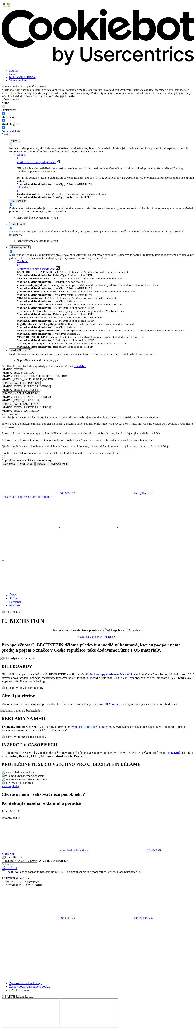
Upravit (41, 463)
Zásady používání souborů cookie (29, 986)
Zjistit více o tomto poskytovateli (36, 162)
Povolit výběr (26, 463)
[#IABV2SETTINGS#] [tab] (22, 77)
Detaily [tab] (13, 73)
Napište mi (8, 853)
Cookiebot (80, 366)
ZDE (139, 872)
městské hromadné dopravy (91, 726)
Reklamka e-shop (12, 496)
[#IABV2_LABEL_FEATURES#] (20, 393)
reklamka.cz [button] (24, 189)
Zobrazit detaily (11, 131)
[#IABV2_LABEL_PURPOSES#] (21, 382)
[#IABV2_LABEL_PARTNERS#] (20, 403)
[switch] (3, 113)
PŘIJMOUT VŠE (58, 463)
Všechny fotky (10, 786)
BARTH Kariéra (19, 990)
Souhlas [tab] (14, 70)
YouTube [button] (22, 263)
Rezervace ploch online (37, 496)
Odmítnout (9, 463)
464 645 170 (67, 917)
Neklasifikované (20, 350)
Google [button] (21, 156)
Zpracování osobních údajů (25, 983)
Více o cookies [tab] (18, 80)
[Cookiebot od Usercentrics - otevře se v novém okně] (98, 64)
